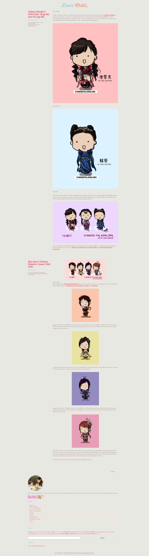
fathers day (79, 531)
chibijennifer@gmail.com (38, 545)
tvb (96, 533)
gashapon (99, 531)
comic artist (63, 493)
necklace (45, 533)
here (106, 17)
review (62, 534)
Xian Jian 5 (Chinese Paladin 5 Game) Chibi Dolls (39, 264)
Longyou (86, 286)
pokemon (53, 533)
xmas (98, 533)
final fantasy (86, 531)
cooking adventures (68, 532)
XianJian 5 (75, 247)
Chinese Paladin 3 (109, 15)
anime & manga (33, 506)
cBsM (41, 531)
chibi (32, 273)
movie (37, 533)
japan (102, 532)
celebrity (44, 531)
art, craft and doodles (34, 22)
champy (49, 531)
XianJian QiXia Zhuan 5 (71, 284)
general (31, 515)
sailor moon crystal (81, 533)
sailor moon (70, 534)
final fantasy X (93, 531)
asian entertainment (35, 23)
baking (30, 531)
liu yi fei (106, 531)
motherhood (32, 517)
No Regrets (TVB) (92, 247)
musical (41, 533)
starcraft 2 (91, 534)
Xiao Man (95, 286)
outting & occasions (34, 519)
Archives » (113, 471)
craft (76, 531)
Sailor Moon (82, 247)
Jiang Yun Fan (71, 286)
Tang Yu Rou (79, 286)
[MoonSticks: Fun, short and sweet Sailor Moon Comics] (35, 498)
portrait (57, 533)
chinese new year (57, 531)
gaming (43, 272)
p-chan (48, 533)
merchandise (32, 533)
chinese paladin (35, 24)
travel (31, 521)
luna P (109, 531)
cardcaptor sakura (35, 531)
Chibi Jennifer (70, 552)
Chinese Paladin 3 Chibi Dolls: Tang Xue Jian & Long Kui (38, 14)
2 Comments (31, 274)
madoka (112, 531)
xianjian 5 (45, 273)
